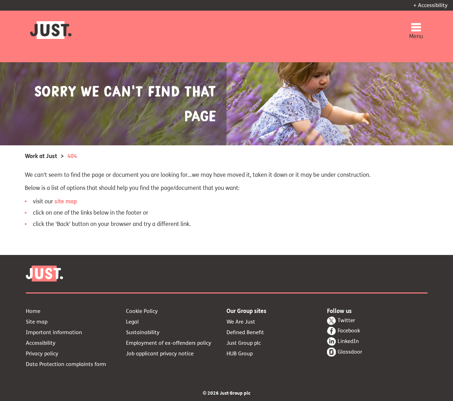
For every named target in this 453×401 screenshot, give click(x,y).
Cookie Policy (142, 311)
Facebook (349, 330)
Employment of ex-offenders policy (168, 343)
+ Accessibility (430, 5)
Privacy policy (42, 353)
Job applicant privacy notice (160, 353)
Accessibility (41, 343)
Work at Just (41, 156)
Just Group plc (243, 343)
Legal (132, 322)
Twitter (346, 320)
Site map (36, 322)
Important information (54, 332)
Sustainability (143, 332)
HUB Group (239, 353)
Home (33, 311)
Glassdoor (350, 352)
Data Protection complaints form (66, 364)
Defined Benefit (245, 332)
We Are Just (240, 322)
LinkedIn (348, 341)
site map (66, 201)
